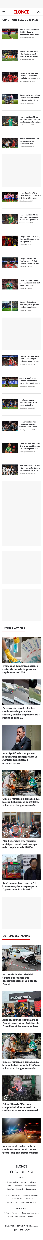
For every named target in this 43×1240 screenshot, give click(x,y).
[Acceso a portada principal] (21, 12)
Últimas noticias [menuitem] (13, 1182)
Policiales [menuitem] (32, 1182)
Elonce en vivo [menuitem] (12, 1202)
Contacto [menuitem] (31, 1217)
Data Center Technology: (21, 1230)
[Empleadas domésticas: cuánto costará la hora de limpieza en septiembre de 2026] (21, 650)
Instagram (22, 1172)
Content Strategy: (16, 1230)
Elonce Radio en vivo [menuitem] (28, 1202)
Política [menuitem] (9, 1186)
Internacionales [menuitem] (30, 1186)
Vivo (39, 12)
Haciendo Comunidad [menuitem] (12, 1195)
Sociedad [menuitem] (18, 1186)
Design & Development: (27, 1230)
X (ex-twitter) (16, 1172)
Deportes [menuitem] (10, 1189)
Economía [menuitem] (20, 1189)
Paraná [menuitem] (23, 1182)
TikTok (28, 1172)
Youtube (32, 1172)
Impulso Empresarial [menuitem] (30, 1195)
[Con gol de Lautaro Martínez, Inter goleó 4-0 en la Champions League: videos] (10, 306)
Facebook (11, 1172)
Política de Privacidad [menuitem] (11, 1213)
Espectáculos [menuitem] (31, 1189)
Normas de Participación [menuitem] (17, 1217)
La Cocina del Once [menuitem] (16, 1199)
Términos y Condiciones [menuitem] (30, 1213)
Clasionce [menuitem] (29, 1199)
